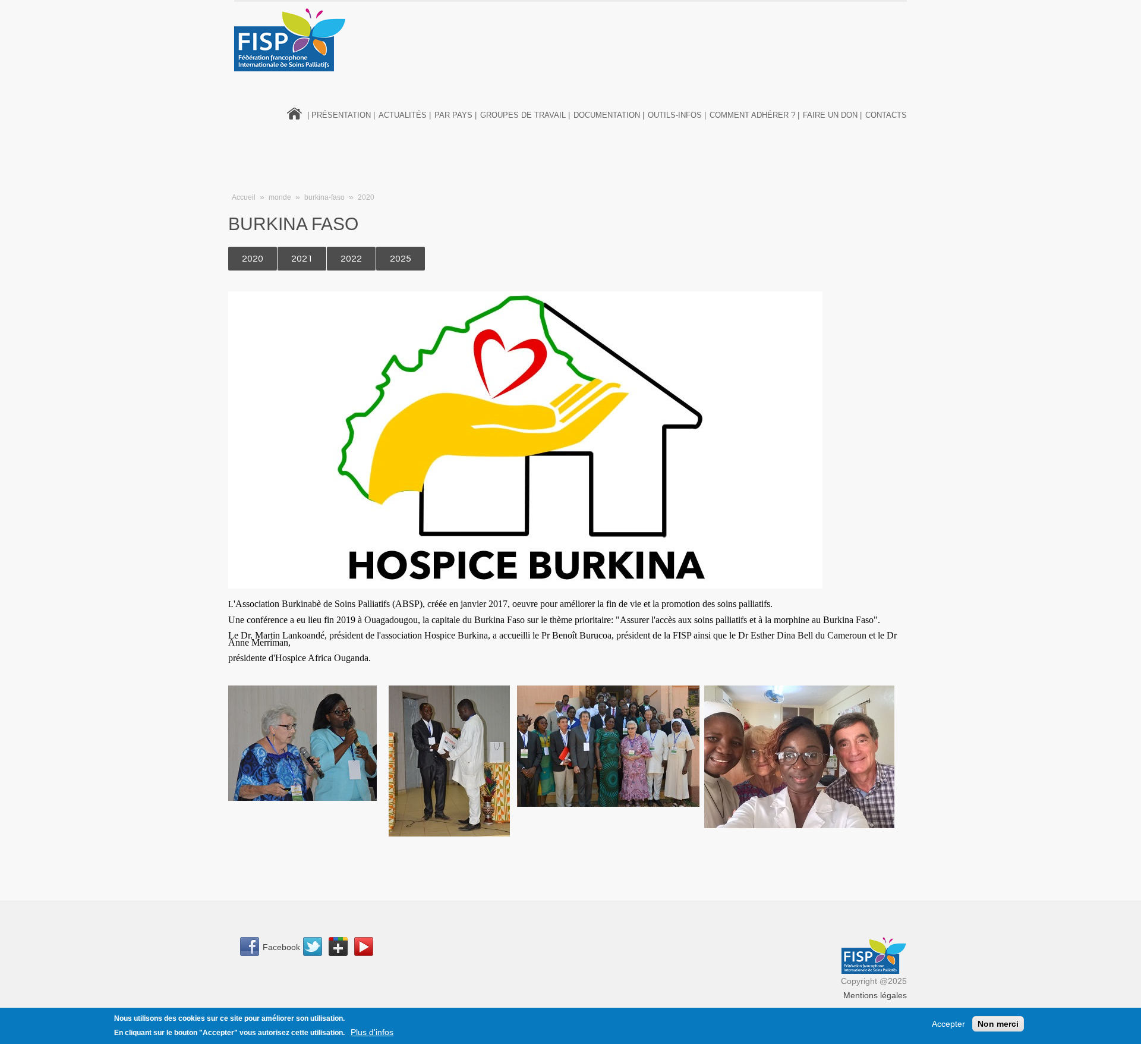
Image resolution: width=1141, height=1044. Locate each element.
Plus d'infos (372, 1032)
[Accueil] (290, 39)
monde (280, 197)
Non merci (998, 1024)
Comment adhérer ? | (754, 115)
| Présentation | (341, 115)
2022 (351, 258)
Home (295, 112)
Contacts (886, 115)
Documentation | (608, 115)
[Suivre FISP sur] (316, 948)
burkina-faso (324, 197)
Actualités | (405, 115)
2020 (366, 197)
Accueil (244, 197)
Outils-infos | (677, 115)
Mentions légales (875, 995)
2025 (400, 258)
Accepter (948, 1024)
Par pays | (455, 115)
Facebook (281, 947)
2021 (302, 258)
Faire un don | (832, 115)
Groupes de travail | (525, 115)
